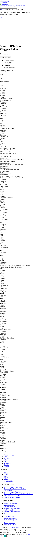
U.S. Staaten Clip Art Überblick (13, 487)
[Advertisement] (16, 30)
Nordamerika (7, 463)
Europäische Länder (9, 506)
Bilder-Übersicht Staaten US (12, 495)
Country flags (15, 527)
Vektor (6, 473)
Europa (6, 461)
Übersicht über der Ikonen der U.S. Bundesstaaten (18, 494)
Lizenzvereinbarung (9, 516)
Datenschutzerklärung (10, 524)
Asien (5, 460)
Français (22, 6)
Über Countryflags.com (10, 519)
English (14, 6)
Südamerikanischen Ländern (12, 511)
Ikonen (6, 479)
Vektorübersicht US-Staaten (12, 497)
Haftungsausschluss (9, 523)
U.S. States (7, 513)
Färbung (6, 474)
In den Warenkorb (5, 57)
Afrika (5, 456)
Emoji (5, 476)
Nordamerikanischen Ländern (12, 508)
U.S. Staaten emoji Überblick (12, 492)
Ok (5, 536)
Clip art (6, 478)
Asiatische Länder (9, 505)
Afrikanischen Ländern (10, 503)
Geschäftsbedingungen (10, 518)
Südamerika (7, 466)
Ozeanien (6, 465)
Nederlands (6, 6)
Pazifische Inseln (8, 510)
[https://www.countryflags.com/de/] (4, 1)
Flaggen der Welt (9, 455)
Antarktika (7, 458)
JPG (2, 9)
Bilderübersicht (8, 481)
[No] (7, 536)
